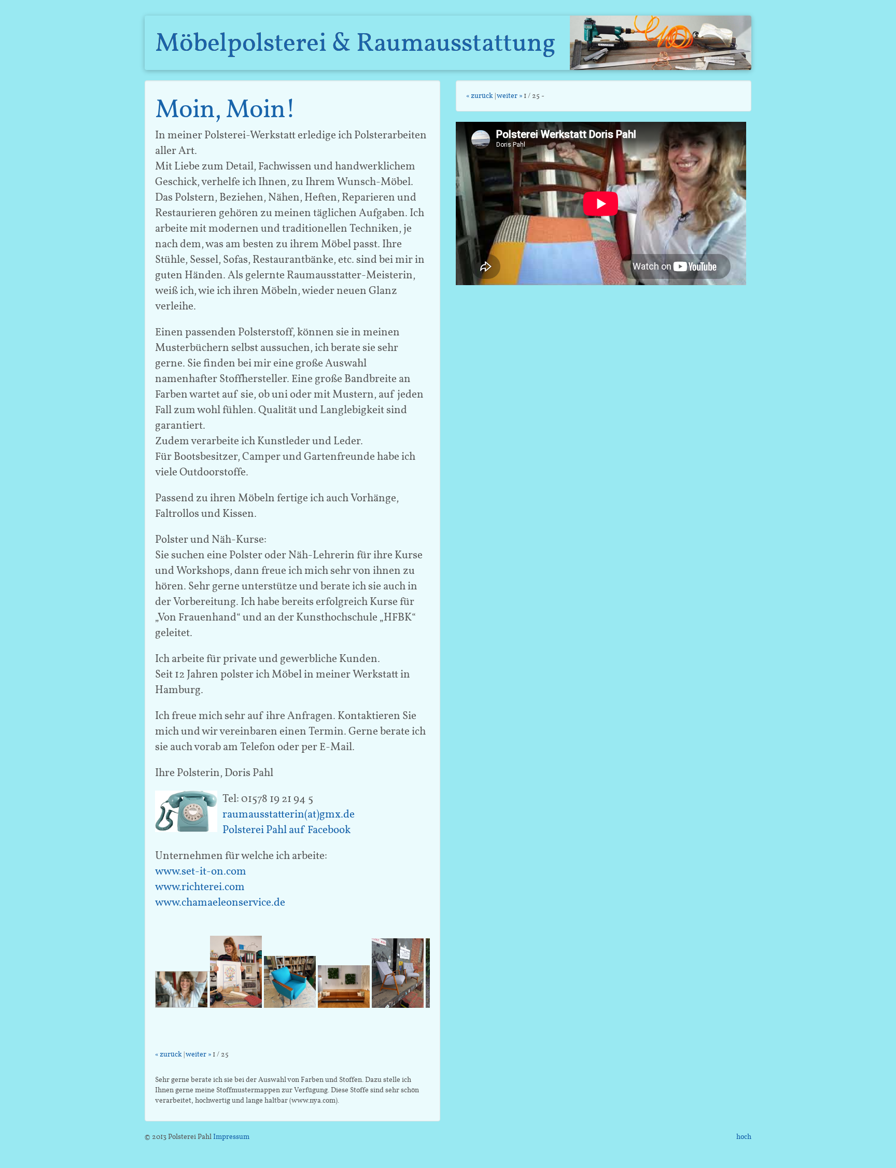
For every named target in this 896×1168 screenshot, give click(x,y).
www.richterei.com (200, 886)
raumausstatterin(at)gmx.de (288, 814)
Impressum (231, 1136)
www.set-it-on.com (200, 871)
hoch (743, 1136)
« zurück (168, 1054)
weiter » (198, 1054)
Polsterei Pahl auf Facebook (286, 829)
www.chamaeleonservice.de (220, 902)
